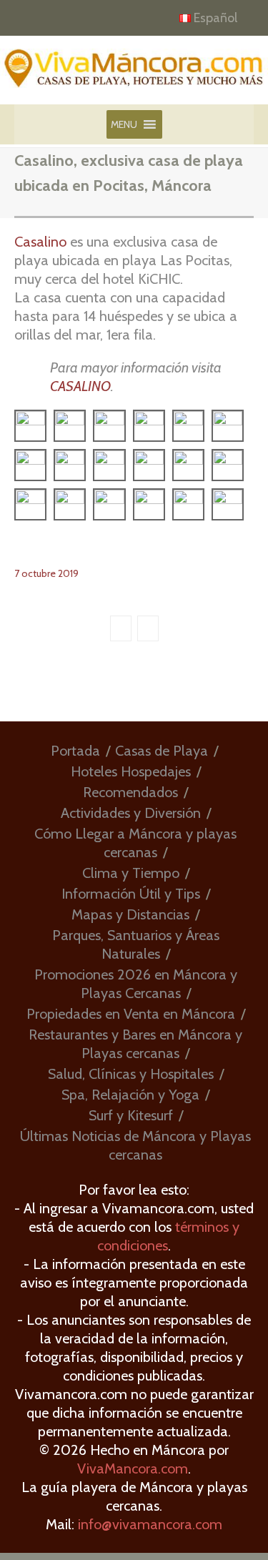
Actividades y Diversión (131, 812)
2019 (68, 573)
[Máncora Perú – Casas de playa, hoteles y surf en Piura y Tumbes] (134, 74)
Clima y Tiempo (130, 873)
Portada (75, 750)
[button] (124, 124)
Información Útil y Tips (130, 893)
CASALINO (80, 386)
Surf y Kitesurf (131, 1115)
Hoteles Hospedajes (131, 771)
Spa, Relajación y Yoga (130, 1094)
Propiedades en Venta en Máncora (130, 1013)
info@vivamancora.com (150, 1524)
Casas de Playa (161, 750)
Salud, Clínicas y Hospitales (131, 1073)
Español (215, 18)
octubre (39, 573)
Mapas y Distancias (130, 914)
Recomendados (130, 792)
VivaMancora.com (132, 1468)
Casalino (40, 241)
